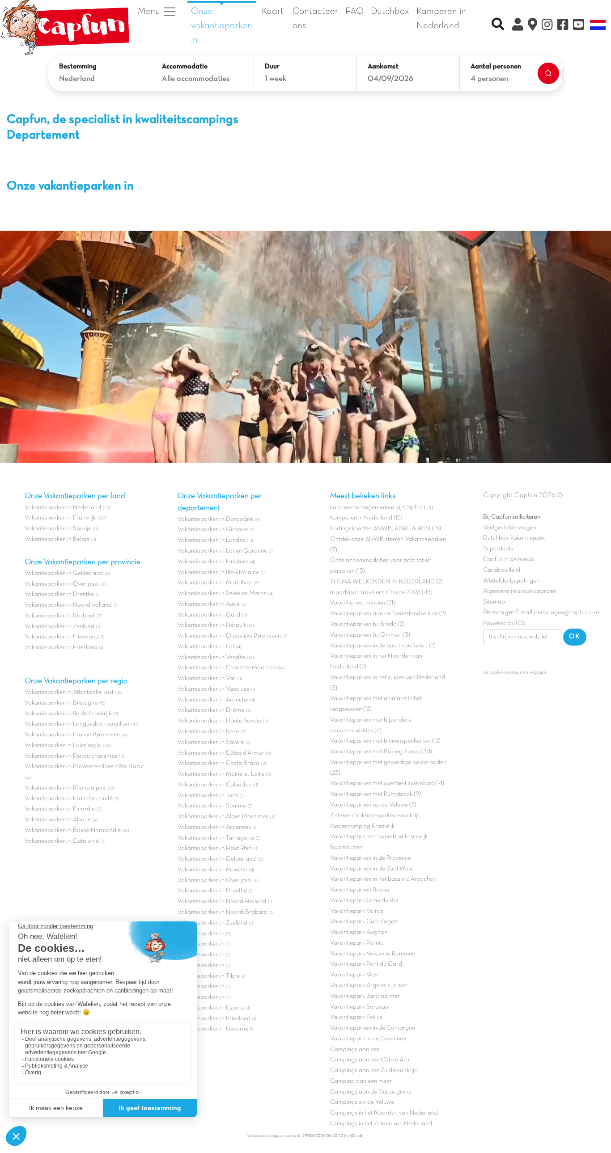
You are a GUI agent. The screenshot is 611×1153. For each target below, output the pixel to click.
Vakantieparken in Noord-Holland (222, 901)
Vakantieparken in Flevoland (62, 637)
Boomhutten (346, 847)
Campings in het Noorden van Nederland (384, 1113)
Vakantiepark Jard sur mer (365, 996)
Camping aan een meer (361, 1081)
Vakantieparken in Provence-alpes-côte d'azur (84, 766)
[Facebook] (563, 26)
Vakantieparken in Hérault (212, 625)
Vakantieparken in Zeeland (59, 626)
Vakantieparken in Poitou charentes (71, 756)
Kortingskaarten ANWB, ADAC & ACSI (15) (385, 529)
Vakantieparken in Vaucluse (214, 689)
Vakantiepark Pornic (356, 943)
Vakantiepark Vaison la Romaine (372, 954)
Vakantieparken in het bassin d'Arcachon (383, 879)
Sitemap (494, 602)
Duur (272, 66)
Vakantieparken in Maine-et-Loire (221, 774)
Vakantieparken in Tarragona (216, 838)
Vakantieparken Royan (359, 890)
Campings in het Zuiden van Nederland (381, 1124)
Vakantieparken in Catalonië (62, 841)
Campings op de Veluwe (362, 1102)
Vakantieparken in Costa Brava (218, 763)
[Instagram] (547, 26)
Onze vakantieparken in (221, 25)
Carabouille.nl (501, 570)
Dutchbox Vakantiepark (514, 538)
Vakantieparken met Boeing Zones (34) (381, 752)
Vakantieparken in (202, 934)
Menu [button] (150, 12)
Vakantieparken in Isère (208, 732)
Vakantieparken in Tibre (209, 976)
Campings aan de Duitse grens (370, 1092)
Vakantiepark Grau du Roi (364, 901)
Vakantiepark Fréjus (356, 1017)
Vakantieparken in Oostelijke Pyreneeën (229, 636)
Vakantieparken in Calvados (214, 785)
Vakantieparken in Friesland (61, 647)
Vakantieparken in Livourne (214, 1029)
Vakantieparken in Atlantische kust (69, 692)
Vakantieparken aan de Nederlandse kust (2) (388, 614)
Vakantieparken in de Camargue (372, 1028)
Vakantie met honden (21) (362, 603)
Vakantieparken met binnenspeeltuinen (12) (385, 741)
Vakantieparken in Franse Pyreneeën (72, 735)
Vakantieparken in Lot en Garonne (222, 551)
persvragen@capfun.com (567, 613)
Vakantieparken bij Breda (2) (367, 624)
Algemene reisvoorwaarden (519, 591)
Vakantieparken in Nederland (63, 508)
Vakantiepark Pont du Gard (366, 964)
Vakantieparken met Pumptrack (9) (375, 794)
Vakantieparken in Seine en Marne (222, 593)
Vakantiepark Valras (356, 911)
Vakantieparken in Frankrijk (60, 518)
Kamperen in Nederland (441, 18)
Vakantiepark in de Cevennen (368, 1039)
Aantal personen (496, 66)
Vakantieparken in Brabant (60, 616)
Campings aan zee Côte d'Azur (371, 1060)
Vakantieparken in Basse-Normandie (73, 830)
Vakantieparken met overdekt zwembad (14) (387, 783)
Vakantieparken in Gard (209, 615)
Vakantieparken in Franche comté (69, 799)
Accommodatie (185, 66)
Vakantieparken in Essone (211, 1008)
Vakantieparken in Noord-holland (68, 605)
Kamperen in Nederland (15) (366, 518)
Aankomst (383, 66)
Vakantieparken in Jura (208, 795)
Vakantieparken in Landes (211, 540)
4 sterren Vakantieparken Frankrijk (375, 816)
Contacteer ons (315, 18)
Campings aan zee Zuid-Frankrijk (373, 1070)
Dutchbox (390, 11)
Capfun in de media (509, 559)
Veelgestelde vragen (509, 528)
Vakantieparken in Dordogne (215, 519)
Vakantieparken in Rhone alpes (65, 788)
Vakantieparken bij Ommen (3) (370, 635)
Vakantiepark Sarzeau (359, 1007)
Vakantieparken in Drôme (211, 710)
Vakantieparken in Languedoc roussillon (77, 724)
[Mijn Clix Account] (518, 26)
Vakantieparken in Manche (212, 870)
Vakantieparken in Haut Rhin (214, 848)
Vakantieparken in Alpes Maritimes (223, 816)
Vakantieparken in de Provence (370, 858)
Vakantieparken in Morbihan (215, 583)
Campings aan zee (354, 1049)
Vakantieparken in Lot (206, 647)
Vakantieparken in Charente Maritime (227, 668)
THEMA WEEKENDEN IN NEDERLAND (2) (386, 582)
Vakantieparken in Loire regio (63, 745)
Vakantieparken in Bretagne (61, 703)
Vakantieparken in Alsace (58, 820)
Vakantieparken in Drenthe (59, 594)
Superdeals (498, 549)
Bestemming (78, 66)
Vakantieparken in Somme (212, 806)
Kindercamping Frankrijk (362, 826)
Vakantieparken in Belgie (57, 539)
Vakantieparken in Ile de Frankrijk (68, 714)
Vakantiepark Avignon (358, 932)
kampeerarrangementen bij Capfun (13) (381, 508)
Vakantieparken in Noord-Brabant (222, 912)
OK (575, 637)
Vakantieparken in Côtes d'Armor (221, 753)
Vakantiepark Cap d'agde (364, 922)
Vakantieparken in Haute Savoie (219, 721)
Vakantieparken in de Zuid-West (371, 869)
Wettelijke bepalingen (511, 581)
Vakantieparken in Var (206, 678)
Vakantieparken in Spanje (58, 529)
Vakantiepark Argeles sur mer (368, 985)
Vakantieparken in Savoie (211, 742)
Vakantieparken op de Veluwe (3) (373, 805)
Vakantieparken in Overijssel (62, 584)
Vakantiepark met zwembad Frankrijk (379, 837)
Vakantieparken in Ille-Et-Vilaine (218, 572)
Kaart (273, 11)
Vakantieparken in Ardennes (214, 827)
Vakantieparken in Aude (209, 604)
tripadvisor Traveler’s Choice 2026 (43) (381, 593)
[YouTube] (578, 26)
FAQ (354, 11)
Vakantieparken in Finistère (213, 562)
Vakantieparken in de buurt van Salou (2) (383, 646)
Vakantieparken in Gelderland (64, 573)
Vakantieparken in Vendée (212, 657)
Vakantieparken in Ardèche (213, 700)
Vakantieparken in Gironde (213, 529)
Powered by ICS (504, 623)
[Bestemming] (532, 26)
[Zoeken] (548, 73)
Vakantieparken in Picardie (60, 809)
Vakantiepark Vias (354, 975)
